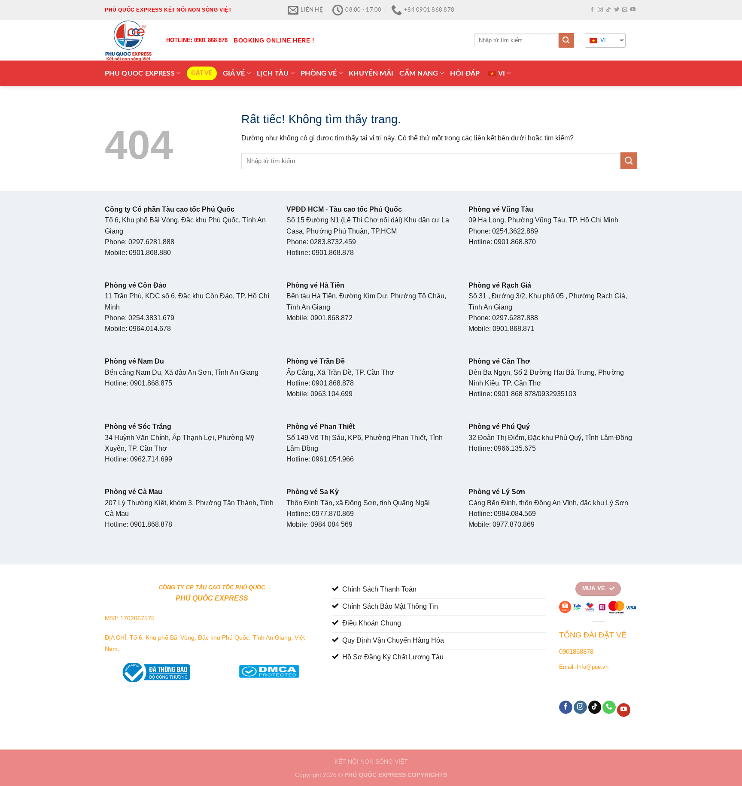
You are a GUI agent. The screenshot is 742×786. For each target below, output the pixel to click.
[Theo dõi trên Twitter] (616, 10)
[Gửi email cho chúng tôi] (624, 10)
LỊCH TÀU (273, 73)
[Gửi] (566, 40)
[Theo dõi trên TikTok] (608, 10)
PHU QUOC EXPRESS (140, 73)
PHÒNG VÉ (319, 73)
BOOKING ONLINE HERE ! (274, 40)
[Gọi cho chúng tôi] (609, 707)
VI (602, 40)
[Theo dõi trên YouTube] (633, 10)
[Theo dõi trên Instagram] (600, 10)
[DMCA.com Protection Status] (268, 669)
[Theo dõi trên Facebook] (592, 10)
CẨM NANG (418, 73)
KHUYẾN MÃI (371, 73)
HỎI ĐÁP (465, 73)
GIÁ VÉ (234, 73)
